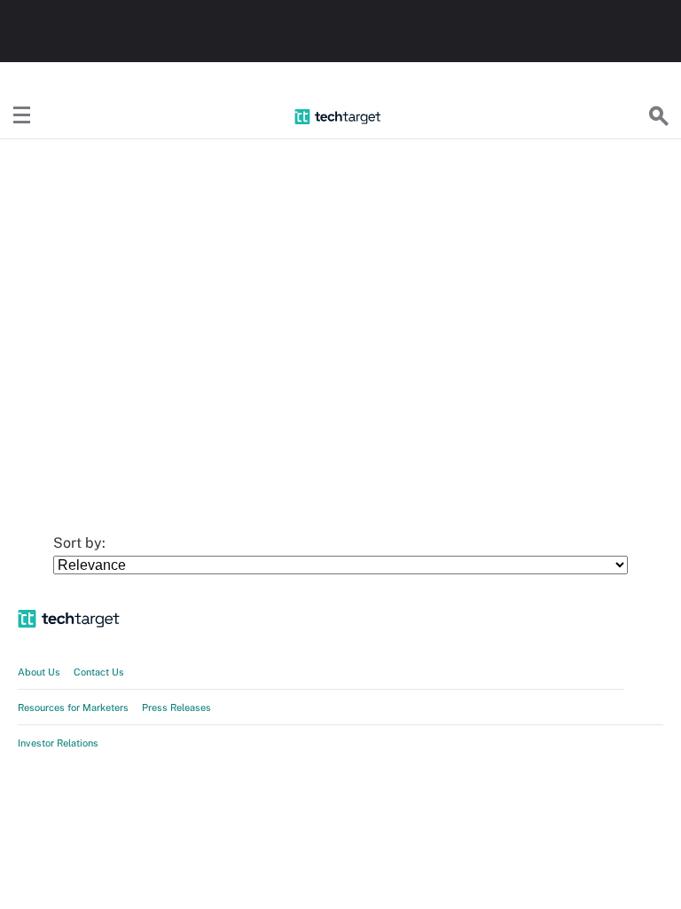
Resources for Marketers (73, 707)
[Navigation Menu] (22, 116)
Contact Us (99, 672)
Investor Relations (58, 743)
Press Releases (176, 707)
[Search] (659, 116)
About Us (39, 672)
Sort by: (81, 542)
